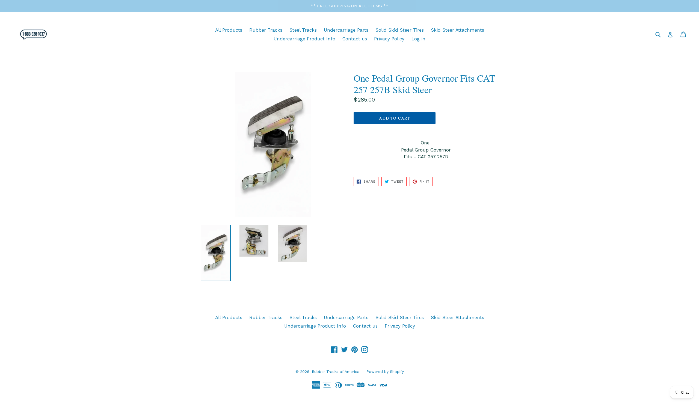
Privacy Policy (389, 38)
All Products (228, 30)
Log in (418, 38)
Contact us (354, 38)
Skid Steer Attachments (457, 30)
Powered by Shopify (385, 371)
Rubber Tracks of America (335, 371)
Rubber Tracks (265, 30)
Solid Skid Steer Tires (399, 30)
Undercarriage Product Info (304, 38)
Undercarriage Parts (346, 30)
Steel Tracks (303, 30)
